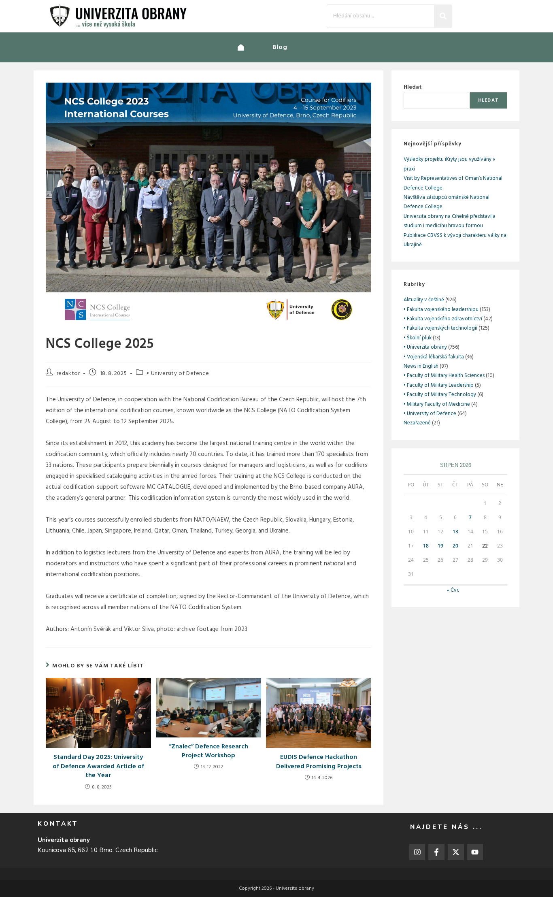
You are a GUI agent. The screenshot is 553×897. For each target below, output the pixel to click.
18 (426, 545)
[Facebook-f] (436, 852)
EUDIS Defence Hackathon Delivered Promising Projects (319, 762)
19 (440, 545)
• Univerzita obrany (425, 347)
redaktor (68, 373)
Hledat (413, 87)
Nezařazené (417, 423)
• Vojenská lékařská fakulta (434, 357)
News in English (421, 366)
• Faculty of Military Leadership (439, 385)
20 (455, 545)
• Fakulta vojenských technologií (440, 328)
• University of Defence (178, 373)
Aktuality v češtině (424, 300)
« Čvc (453, 590)
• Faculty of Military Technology (440, 394)
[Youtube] (475, 852)
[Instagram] (417, 852)
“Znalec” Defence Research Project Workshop (208, 751)
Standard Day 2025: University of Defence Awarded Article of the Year (98, 766)
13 (455, 531)
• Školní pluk (418, 338)
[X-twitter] (456, 852)
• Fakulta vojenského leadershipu (441, 309)
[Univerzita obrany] (255, 47)
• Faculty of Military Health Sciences (444, 375)
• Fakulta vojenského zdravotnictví (443, 319)
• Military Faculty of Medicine (437, 404)
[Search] (443, 16)
